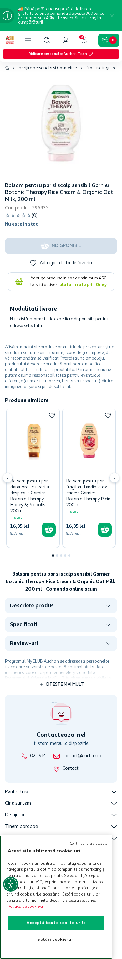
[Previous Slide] (8, 478)
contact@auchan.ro (81, 756)
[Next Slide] (114, 478)
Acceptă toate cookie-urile (56, 923)
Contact (70, 768)
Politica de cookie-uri (26, 907)
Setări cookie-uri (56, 940)
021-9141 (39, 756)
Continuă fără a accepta (89, 844)
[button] (47, 40)
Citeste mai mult (65, 684)
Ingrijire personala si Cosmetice (47, 68)
